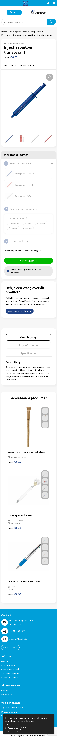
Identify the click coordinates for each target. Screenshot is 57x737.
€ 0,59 (14, 527)
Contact (5, 690)
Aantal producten (17, 241)
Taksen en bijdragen (10, 673)
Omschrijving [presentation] (28, 337)
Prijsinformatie (8, 665)
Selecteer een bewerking (22, 209)
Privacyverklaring (9, 711)
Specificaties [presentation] (28, 353)
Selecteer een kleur (18, 163)
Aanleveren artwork (10, 669)
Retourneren (7, 694)
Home (4, 31)
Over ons (5, 661)
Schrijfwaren (35, 31)
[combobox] (24, 22)
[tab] (28, 337)
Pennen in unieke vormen (12, 35)
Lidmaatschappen (9, 677)
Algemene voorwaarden (12, 707)
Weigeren (24, 727)
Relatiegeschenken (18, 31)
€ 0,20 (14, 461)
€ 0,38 (14, 594)
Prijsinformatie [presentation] (28, 345)
